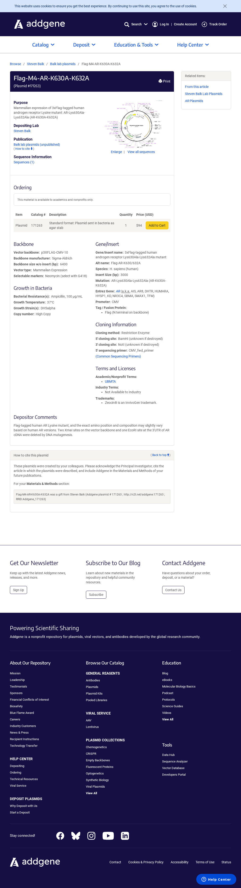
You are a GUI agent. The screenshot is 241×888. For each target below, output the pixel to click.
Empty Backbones (98, 760)
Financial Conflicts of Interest (29, 699)
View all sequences (141, 152)
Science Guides (172, 706)
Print (166, 81)
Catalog (40, 44)
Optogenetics (95, 773)
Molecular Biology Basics (179, 686)
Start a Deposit (20, 812)
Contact (115, 862)
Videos (166, 713)
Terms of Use (205, 862)
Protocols (168, 699)
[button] (136, 24)
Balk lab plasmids (63, 64)
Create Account (185, 24)
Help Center (190, 44)
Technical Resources (24, 779)
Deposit (81, 44)
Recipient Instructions (24, 739)
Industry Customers (23, 726)
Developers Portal (174, 774)
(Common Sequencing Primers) (118, 356)
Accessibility (180, 862)
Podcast (167, 693)
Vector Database (173, 768)
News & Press (19, 732)
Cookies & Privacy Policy (146, 862)
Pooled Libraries (96, 700)
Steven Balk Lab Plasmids (203, 94)
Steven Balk (35, 64)
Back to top (159, 455)
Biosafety (16, 706)
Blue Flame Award (22, 713)
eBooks (167, 680)
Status (226, 862)
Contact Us (173, 590)
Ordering (15, 772)
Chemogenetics (96, 747)
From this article (197, 87)
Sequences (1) (24, 162)
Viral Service (18, 785)
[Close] (223, 6)
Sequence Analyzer (175, 761)
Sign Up (18, 590)
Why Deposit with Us (23, 806)
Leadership (17, 680)
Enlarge (117, 152)
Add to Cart (157, 225)
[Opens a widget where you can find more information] (216, 880)
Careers (15, 719)
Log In (164, 24)
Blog (165, 673)
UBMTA (110, 381)
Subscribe (96, 595)
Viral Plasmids (95, 786)
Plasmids (194, 101)
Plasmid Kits (94, 693)
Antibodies (93, 680)
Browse (15, 64)
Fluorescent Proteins (99, 767)
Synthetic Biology (97, 780)
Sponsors (16, 693)
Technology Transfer (23, 745)
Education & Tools (133, 44)
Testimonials (18, 686)
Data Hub (168, 755)
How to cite (22, 148)
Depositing (17, 766)
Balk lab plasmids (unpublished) (37, 144)
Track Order (218, 24)
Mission (15, 673)
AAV (88, 720)
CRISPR (91, 753)
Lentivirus (92, 727)
